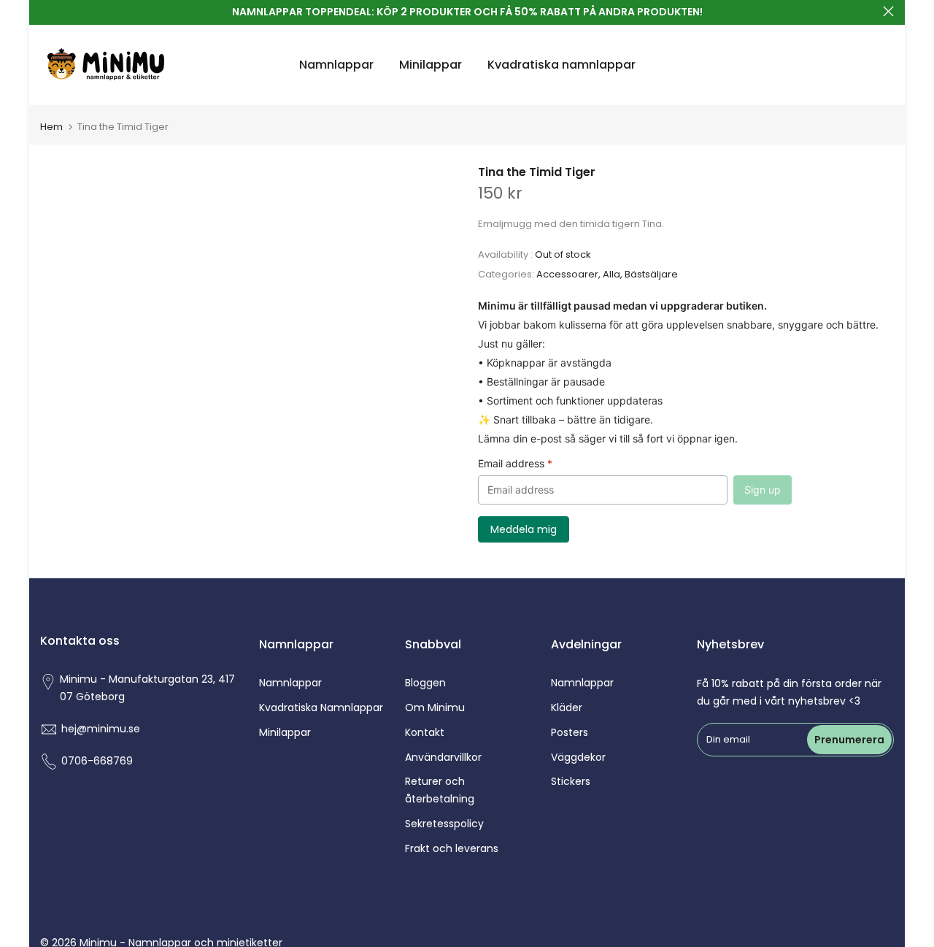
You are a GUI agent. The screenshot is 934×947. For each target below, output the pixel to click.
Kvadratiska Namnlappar (321, 707)
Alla (611, 274)
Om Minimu (435, 707)
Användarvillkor (443, 757)
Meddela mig (523, 529)
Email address (515, 463)
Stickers (570, 781)
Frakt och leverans (451, 848)
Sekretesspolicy (444, 823)
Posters (569, 732)
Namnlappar (336, 64)
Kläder (566, 707)
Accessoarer (567, 274)
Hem (51, 126)
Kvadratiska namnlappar (561, 64)
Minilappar (430, 64)
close (45, 11)
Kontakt (424, 732)
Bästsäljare (651, 274)
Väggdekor (578, 757)
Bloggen (425, 682)
